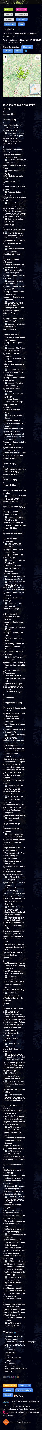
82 (4, 286)
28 (4, 952)
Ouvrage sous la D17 (16, 369)
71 (4, 442)
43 (4, 335)
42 (4, 759)
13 (4, 1132)
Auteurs (8, 19)
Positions (22, 19)
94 (4, 936)
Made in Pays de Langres (19, 1422)
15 (4, 1248)
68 (4, 719)
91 (4, 125)
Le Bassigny (10, 1350)
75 (4, 550)
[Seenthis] (13, 1377)
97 (4, 872)
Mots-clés (27, 47)
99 (4, 858)
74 (4, 592)
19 (4, 574)
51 (4, 724)
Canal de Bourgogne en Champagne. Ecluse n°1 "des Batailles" (14, 235)
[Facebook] (7, 1377)
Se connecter (10, 1385)
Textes (18, 51)
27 (4, 944)
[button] (24, 75)
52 (4, 764)
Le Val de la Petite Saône (15, 1344)
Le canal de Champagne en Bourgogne (20, 1342)
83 (4, 861)
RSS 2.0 (19, 1395)
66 (4, 359)
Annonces (21, 9)
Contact (8, 1395)
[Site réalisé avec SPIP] (5, 1412)
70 (4, 708)
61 (4, 1288)
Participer (8, 1390)
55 (4, 1175)
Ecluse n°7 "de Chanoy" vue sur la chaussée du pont (15, 1084)
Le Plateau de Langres (14, 1336)
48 (4, 740)
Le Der (7, 1347)
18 (4, 1240)
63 (4, 982)
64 (4, 971)
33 (4, 566)
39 (4, 523)
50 (4, 429)
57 (4, 1283)
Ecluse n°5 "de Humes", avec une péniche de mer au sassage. (15, 1014)
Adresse (8, 51)
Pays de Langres (11, 1339)
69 (4, 713)
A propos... (9, 1371)
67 (4, 421)
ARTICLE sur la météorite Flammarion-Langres (14, 799)
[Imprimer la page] (11, 1377)
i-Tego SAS (10, 1416)
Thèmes (8, 14)
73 (4, 633)
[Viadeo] (18, 1377)
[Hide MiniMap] (39, 93)
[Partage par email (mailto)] (4, 1377)
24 (4, 923)
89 (4, 149)
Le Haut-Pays (10, 1353)
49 (4, 434)
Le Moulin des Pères (16, 1261)
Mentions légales (24, 1390)
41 (4, 754)
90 (4, 152)
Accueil (8, 9)
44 (4, 644)
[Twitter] (15, 1377)
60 (4, 1315)
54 (4, 1138)
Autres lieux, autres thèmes (16, 1369)
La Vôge (8, 1361)
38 (4, 587)
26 (4, 899)
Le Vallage (9, 1355)
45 (4, 662)
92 (4, 372)
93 (4, 840)
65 (4, 1068)
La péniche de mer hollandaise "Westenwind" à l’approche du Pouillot (15, 1057)
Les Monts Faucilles (13, 1358)
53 (4, 963)
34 (4, 130)
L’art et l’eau (9, 1366)
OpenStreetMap (31, 96)
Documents (22, 14)
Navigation (9, 24)
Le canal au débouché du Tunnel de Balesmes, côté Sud (15, 1199)
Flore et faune (10, 1363)
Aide (21, 24)
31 (4, 939)
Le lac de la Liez (14, 141)
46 (4, 676)
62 (4, 1116)
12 (4, 1310)
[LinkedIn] (9, 1377)
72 (4, 292)
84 (4, 866)
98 (4, 882)
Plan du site (25, 1385)
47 (4, 746)
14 (4, 1312)
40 (4, 431)
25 (4, 931)
